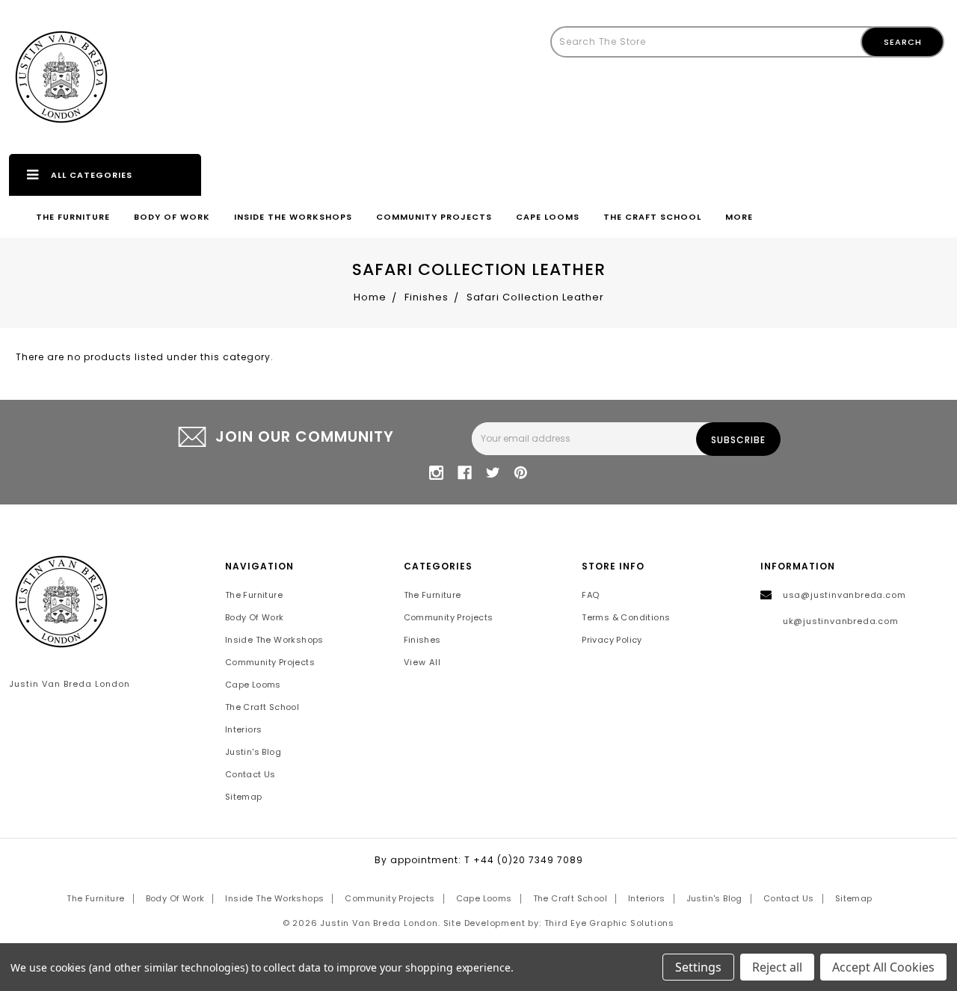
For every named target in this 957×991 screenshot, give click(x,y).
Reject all (777, 967)
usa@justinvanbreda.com (844, 595)
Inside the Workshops (293, 217)
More (739, 217)
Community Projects (434, 217)
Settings (698, 967)
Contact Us (250, 774)
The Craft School (652, 217)
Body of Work (172, 217)
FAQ (590, 595)
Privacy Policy (612, 640)
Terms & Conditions (626, 617)
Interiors (243, 729)
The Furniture (73, 217)
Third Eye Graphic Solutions (609, 923)
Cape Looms (547, 217)
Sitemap (243, 797)
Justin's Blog (253, 752)
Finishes (422, 640)
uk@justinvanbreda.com (841, 621)
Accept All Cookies (883, 967)
